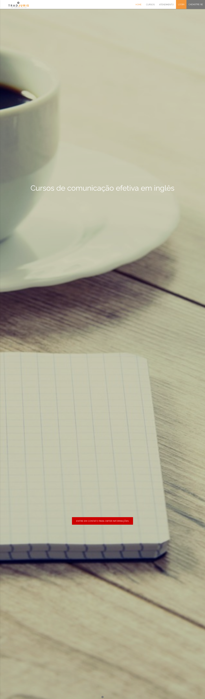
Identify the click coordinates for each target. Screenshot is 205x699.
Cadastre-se (196, 4)
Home (139, 4)
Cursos (150, 4)
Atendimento (166, 4)
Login (181, 4)
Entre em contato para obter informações (102, 521)
